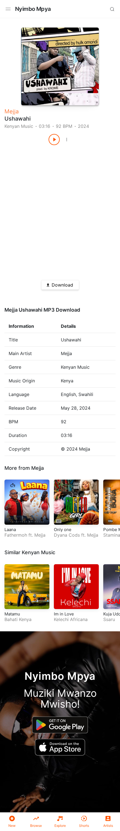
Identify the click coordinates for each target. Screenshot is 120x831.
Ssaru (109, 619)
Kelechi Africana (71, 619)
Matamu (12, 614)
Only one (62, 529)
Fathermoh (15, 535)
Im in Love (64, 614)
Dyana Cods (67, 535)
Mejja (11, 111)
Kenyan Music (18, 126)
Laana (10, 529)
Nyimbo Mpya (33, 9)
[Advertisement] (60, 210)
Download (62, 285)
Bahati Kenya (18, 619)
